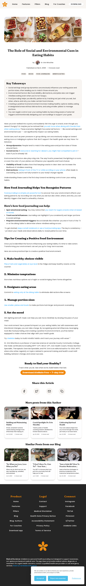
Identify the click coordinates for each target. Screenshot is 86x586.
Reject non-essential (58, 578)
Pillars (37, 4)
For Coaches (59, 4)
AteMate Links (70, 526)
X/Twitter (70, 521)
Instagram (70, 501)
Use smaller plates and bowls (16, 305)
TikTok (70, 511)
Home (14, 4)
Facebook (70, 506)
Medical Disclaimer (43, 511)
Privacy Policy (43, 526)
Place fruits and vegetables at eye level (20, 264)
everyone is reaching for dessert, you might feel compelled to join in (48, 151)
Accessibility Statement (43, 521)
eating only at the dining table (26, 292)
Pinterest (70, 516)
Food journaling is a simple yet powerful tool (22, 193)
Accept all (40, 578)
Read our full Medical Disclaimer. (25, 566)
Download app (16, 530)
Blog (47, 4)
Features (26, 4)
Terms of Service (43, 530)
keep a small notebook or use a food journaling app (39, 228)
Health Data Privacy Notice (43, 516)
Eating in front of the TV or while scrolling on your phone (41, 170)
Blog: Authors (16, 521)
